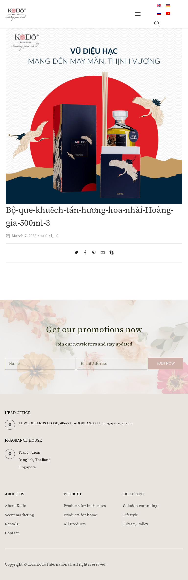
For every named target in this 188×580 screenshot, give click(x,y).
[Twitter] (77, 253)
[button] (138, 14)
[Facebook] (85, 253)
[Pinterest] (94, 253)
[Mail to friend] (102, 253)
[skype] (110, 253)
